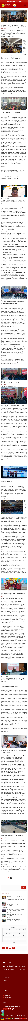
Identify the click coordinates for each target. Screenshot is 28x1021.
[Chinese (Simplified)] (5, 1018)
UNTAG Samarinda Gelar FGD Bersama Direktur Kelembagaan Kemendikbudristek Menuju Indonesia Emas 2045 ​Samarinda (15, 898)
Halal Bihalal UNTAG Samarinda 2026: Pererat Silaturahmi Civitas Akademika (15, 920)
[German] (9, 1018)
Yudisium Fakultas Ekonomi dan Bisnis (11, 383)
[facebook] (7, 947)
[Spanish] (25, 1018)
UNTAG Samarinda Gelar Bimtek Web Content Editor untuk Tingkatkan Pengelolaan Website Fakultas (13, 679)
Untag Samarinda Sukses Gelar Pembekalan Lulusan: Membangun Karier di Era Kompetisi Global (13, 201)
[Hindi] (11, 1018)
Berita (2, 28)
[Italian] (14, 1018)
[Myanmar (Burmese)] (21, 1018)
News (5, 28)
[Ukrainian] (2, 1019)
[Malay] (19, 1018)
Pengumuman (8, 114)
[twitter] (3, 947)
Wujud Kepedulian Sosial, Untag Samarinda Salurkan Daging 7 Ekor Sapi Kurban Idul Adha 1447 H (16, 904)
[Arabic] (4, 1018)
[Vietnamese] (4, 1019)
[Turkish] (27, 1018)
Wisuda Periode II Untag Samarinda (10, 112)
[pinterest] (13, 947)
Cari (23, 887)
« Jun (13, 942)
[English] (7, 1018)
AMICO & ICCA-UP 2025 (7, 481)
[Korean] (18, 1018)
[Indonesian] (12, 1018)
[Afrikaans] (2, 1018)
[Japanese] (16, 1018)
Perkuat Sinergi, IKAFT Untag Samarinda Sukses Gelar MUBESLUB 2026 (15, 910)
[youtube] (10, 947)
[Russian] (23, 1018)
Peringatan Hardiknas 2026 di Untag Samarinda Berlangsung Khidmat (14, 915)
